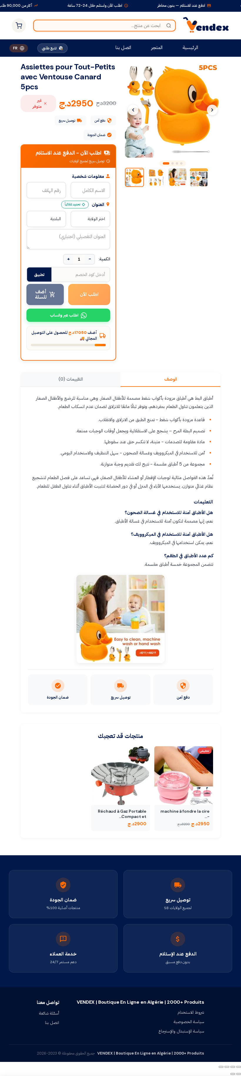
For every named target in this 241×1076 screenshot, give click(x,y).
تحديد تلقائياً (72, 204)
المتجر (157, 47)
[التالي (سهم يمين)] (232, 1074)
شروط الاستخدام (191, 1012)
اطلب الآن (89, 294)
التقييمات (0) (70, 379)
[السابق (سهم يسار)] (238, 1074)
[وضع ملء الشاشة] (232, 1067)
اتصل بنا (123, 47)
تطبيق (39, 274)
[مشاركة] (227, 1067)
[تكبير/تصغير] (238, 1067)
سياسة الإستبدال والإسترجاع (181, 1031)
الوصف (170, 379)
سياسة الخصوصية (189, 1021)
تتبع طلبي (49, 48)
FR (15, 48)
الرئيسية (190, 47)
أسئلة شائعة (49, 1013)
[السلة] (19, 26)
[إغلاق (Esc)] (221, 1067)
